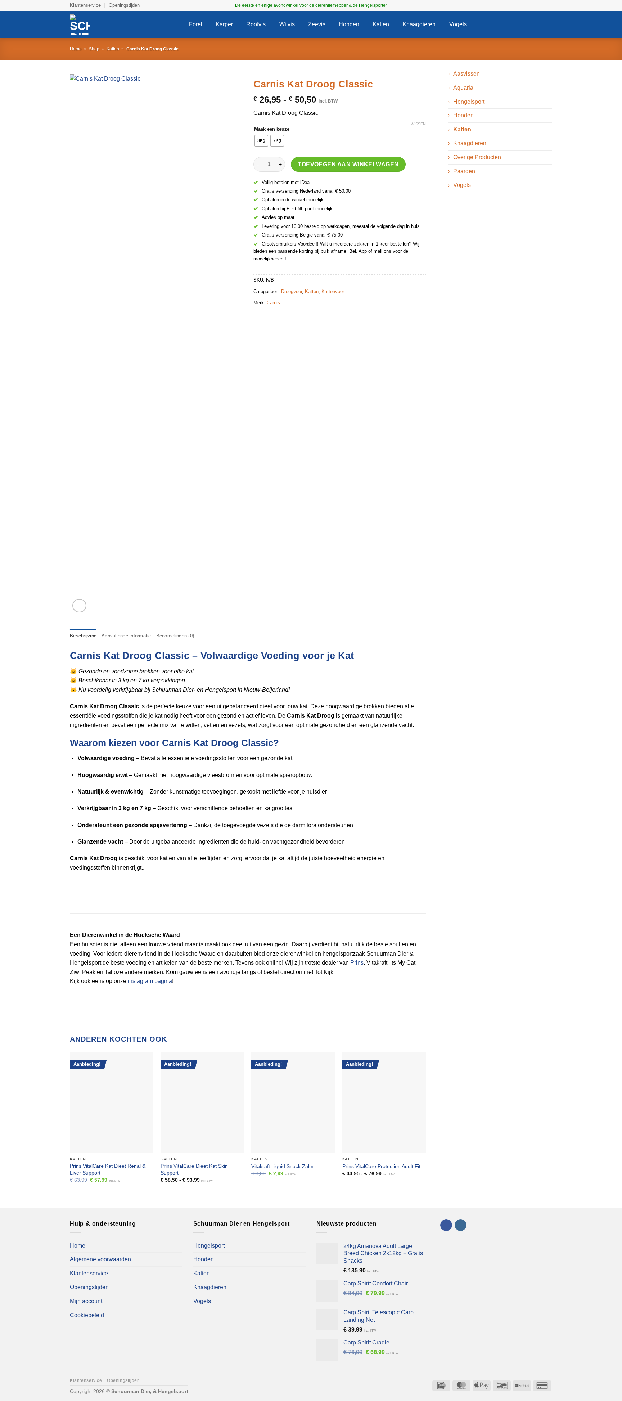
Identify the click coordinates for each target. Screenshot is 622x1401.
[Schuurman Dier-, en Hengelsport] (124, 24)
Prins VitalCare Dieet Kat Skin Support (194, 1169)
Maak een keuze (271, 129)
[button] (505, 25)
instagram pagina (150, 981)
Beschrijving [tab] (83, 635)
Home (76, 49)
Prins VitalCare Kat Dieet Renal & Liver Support (107, 1169)
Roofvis (256, 24)
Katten (381, 24)
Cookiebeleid (87, 1315)
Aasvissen (466, 74)
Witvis (287, 24)
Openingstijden (124, 5)
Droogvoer (291, 291)
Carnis (273, 302)
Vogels (458, 24)
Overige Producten (477, 157)
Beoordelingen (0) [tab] (175, 635)
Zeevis (316, 24)
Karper (224, 24)
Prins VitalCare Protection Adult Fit (381, 1166)
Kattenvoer (332, 291)
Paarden (464, 171)
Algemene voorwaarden (100, 1259)
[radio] (261, 140)
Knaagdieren (419, 24)
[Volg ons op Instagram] (548, 5)
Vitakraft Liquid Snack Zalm (282, 1166)
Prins (357, 963)
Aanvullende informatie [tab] (126, 635)
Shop (94, 49)
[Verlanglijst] (519, 24)
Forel (195, 24)
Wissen (418, 124)
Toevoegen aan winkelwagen (348, 164)
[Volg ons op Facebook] (542, 5)
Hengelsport (468, 102)
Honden (349, 24)
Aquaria (463, 88)
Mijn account (86, 1301)
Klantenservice (85, 5)
